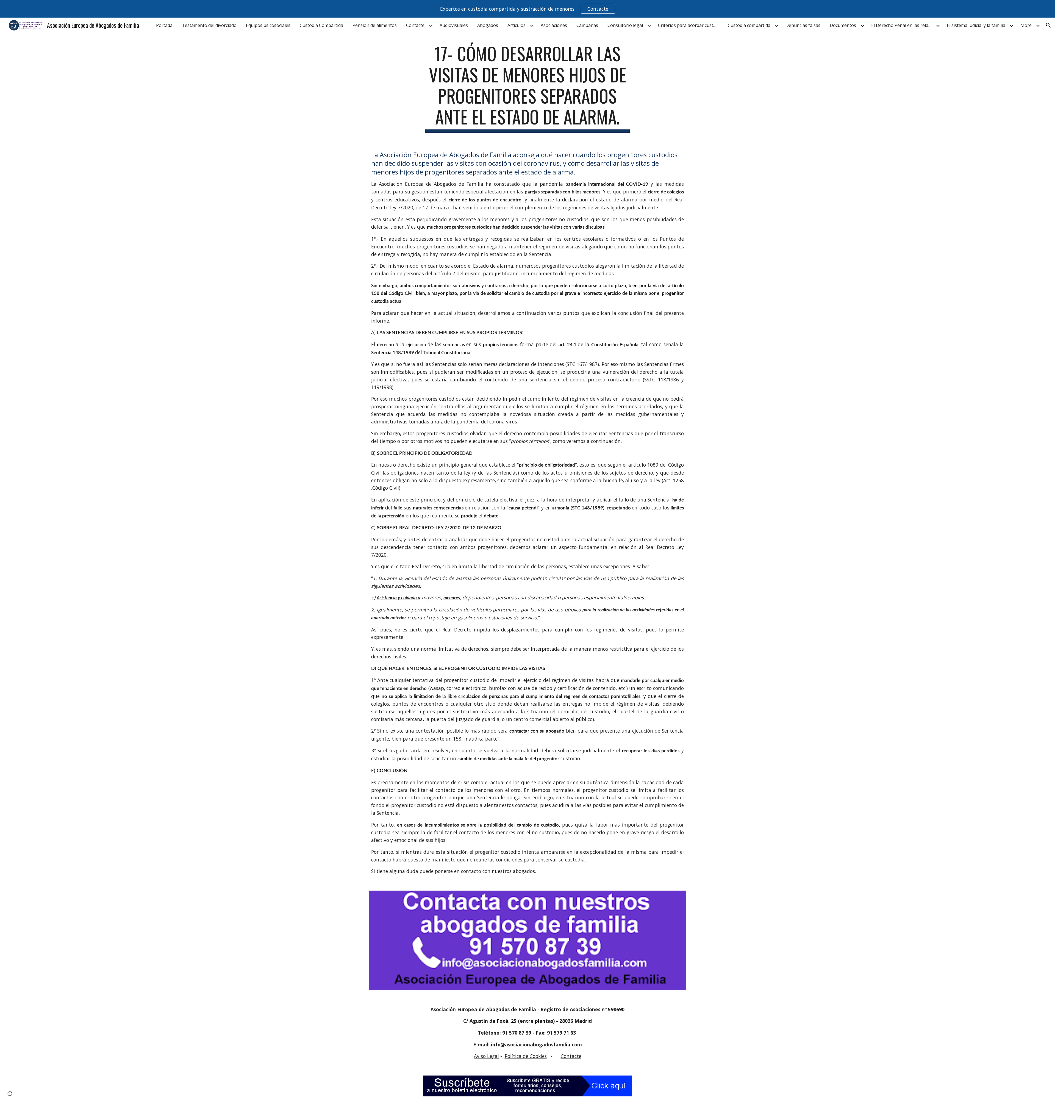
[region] (527, 9)
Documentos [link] (843, 25)
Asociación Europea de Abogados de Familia (446, 154)
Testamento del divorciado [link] (209, 25)
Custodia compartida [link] (749, 25)
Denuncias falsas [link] (802, 25)
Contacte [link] (415, 25)
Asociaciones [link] (554, 25)
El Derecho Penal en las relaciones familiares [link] (902, 25)
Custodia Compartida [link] (321, 25)
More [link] (1026, 25)
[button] (1048, 25)
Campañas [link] (587, 25)
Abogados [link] (487, 25)
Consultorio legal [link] (625, 25)
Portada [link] (164, 25)
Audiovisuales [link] (454, 25)
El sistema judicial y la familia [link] (976, 25)
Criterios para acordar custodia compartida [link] (689, 25)
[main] (527, 88)
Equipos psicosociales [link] (268, 25)
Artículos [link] (516, 25)
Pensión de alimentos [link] (374, 25)
